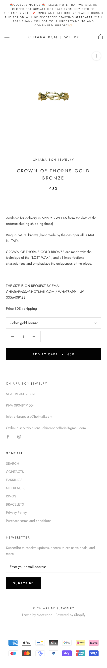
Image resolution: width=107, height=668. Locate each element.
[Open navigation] (6, 37)
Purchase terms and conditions (28, 520)
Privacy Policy (16, 512)
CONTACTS (15, 471)
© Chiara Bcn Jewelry (53, 608)
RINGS (11, 496)
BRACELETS (15, 504)
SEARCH (12, 463)
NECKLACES (15, 488)
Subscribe (23, 583)
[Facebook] (7, 436)
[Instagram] (19, 436)
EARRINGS (14, 479)
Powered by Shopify (70, 614)
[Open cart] (100, 37)
